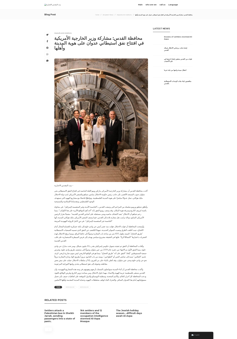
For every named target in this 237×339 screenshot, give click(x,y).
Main (140, 5)
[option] (60, 316)
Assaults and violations (124, 15)
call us (162, 5)
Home (97, 15)
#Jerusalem (70, 287)
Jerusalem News (108, 15)
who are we (151, 5)
